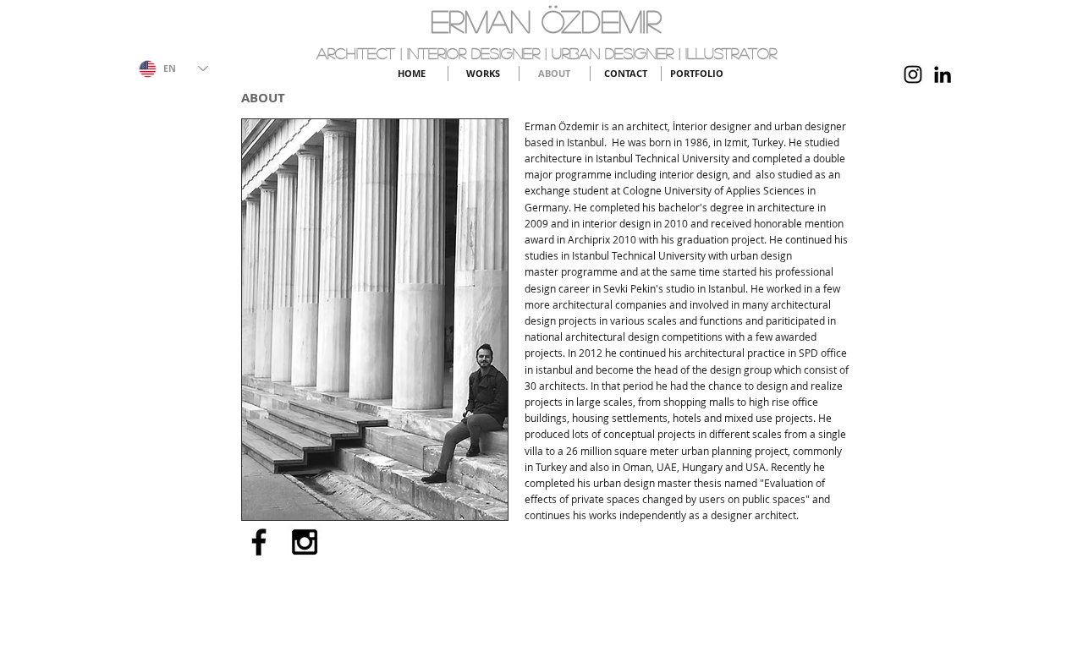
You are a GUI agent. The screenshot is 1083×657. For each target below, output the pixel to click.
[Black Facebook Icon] (259, 542)
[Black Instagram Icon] (913, 74)
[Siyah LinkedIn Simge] (942, 74)
